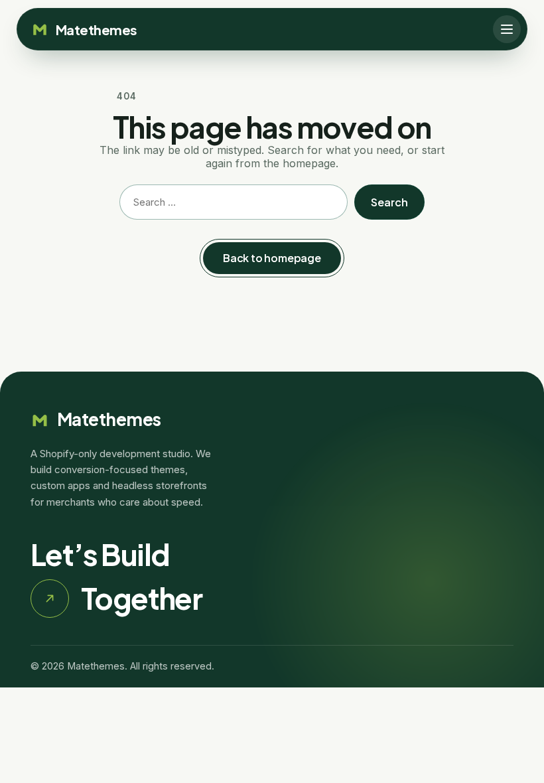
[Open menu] (507, 29)
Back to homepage (272, 258)
